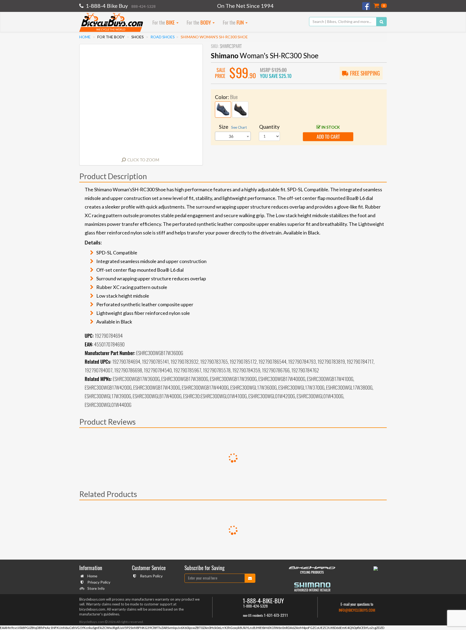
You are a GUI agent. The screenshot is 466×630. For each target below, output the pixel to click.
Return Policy (151, 576)
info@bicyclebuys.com (357, 610)
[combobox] (233, 136)
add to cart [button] (328, 136)
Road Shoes (162, 37)
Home (85, 37)
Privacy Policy (98, 582)
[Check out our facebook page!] (366, 6)
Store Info (96, 588)
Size (233, 127)
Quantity (269, 127)
